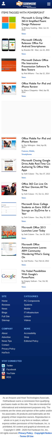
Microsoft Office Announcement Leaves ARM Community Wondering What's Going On (35, 251)
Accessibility (30, 333)
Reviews (6, 305)
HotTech (6, 353)
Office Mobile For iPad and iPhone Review (36, 85)
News (24, 34)
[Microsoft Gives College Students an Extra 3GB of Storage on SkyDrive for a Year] (8, 208)
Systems (28, 305)
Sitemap (6, 320)
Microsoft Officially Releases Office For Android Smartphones (33, 43)
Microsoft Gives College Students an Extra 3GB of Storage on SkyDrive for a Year (36, 208)
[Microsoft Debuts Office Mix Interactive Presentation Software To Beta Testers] (8, 65)
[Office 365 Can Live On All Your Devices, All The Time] (8, 188)
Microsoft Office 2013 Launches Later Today (34, 229)
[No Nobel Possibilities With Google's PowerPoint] (8, 276)
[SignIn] (5, 3)
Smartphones (27, 154)
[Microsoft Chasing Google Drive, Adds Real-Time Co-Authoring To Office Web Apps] (8, 165)
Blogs (4, 312)
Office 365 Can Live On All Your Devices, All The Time (35, 187)
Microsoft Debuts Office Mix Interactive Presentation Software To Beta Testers (35, 64)
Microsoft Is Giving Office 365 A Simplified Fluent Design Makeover (36, 21)
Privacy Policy (8, 349)
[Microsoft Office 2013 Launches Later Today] (8, 232)
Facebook (11, 369)
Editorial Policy (31, 341)
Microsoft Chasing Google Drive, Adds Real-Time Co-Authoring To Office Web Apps (36, 165)
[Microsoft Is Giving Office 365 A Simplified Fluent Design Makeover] (8, 22)
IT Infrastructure (31, 312)
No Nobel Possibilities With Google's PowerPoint (34, 274)
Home (4, 301)
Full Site (6, 316)
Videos (27, 320)
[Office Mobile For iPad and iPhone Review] (8, 88)
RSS (9, 377)
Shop (26, 337)
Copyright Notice (43, 433)
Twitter (10, 365)
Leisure (27, 316)
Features (25, 151)
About (4, 333)
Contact (5, 345)
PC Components (32, 301)
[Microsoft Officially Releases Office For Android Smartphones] (8, 44)
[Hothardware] (26, 4)
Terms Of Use (26, 436)
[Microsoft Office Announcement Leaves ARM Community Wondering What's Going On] (8, 249)
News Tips (7, 341)
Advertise (6, 337)
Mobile (31, 151)
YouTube (11, 373)
